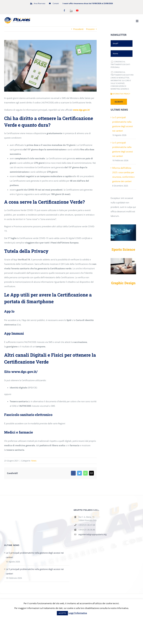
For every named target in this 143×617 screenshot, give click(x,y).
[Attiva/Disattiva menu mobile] (137, 21)
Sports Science (123, 249)
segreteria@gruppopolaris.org (92, 534)
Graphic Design (123, 283)
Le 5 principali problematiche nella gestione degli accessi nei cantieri (35, 555)
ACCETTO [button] (62, 613)
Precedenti (78, 29)
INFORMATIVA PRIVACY (121, 94)
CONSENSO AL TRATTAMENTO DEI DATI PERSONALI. (120, 64)
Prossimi (90, 29)
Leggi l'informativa (77, 613)
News (33, 460)
